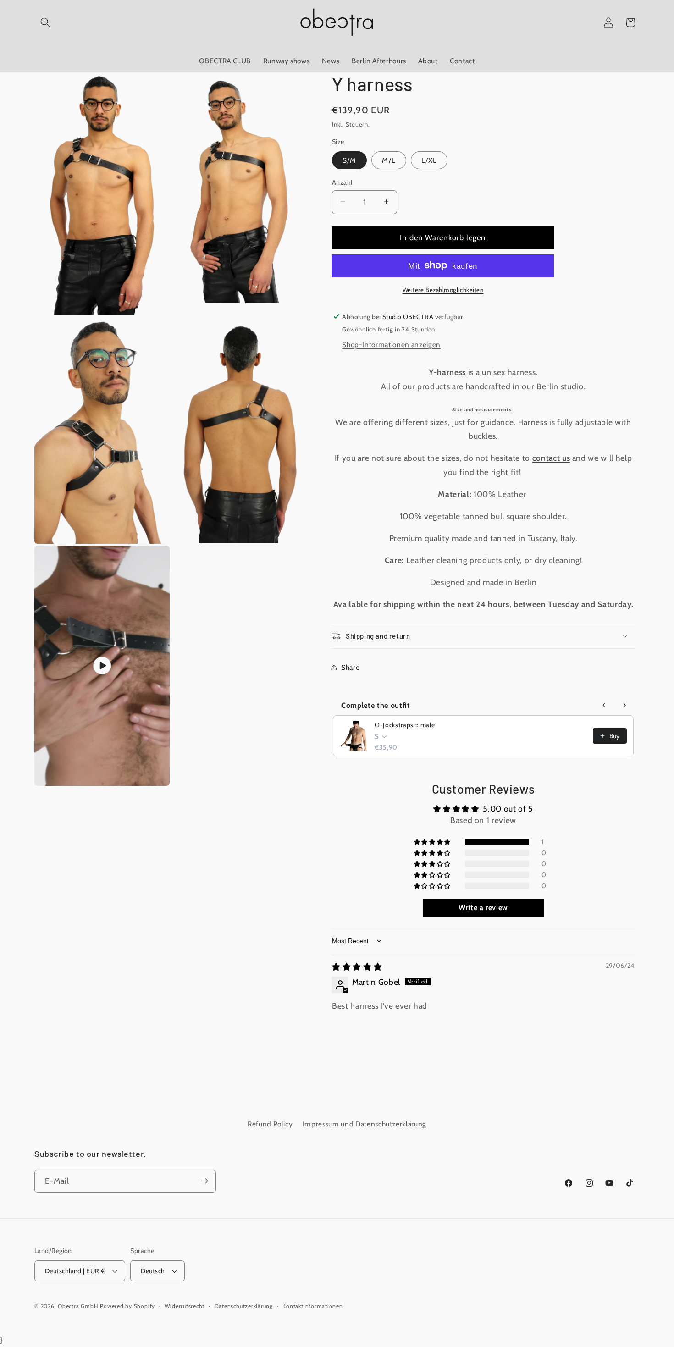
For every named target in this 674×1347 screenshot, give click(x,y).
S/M (349, 159)
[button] (45, 22)
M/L (388, 159)
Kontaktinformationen (312, 1306)
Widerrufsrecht (184, 1306)
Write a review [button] (483, 907)
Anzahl (342, 182)
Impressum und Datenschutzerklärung (364, 1124)
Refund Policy (270, 1124)
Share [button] (350, 666)
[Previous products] (604, 705)
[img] (357, 967)
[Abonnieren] (204, 1181)
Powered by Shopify (127, 1306)
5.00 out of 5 (508, 808)
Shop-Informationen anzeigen (391, 344)
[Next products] (624, 705)
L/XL (429, 159)
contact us (551, 458)
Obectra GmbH (78, 1306)
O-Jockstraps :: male (405, 725)
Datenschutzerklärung (244, 1306)
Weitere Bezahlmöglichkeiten (443, 289)
